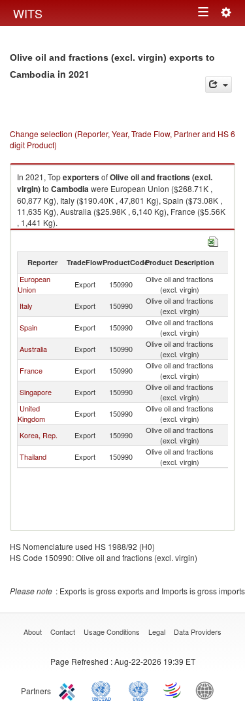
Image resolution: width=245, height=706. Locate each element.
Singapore (36, 392)
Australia (33, 349)
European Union (34, 284)
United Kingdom (31, 413)
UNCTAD (104, 690)
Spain (28, 327)
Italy (26, 305)
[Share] (218, 84)
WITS (27, 13)
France (31, 370)
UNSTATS (138, 690)
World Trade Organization (173, 690)
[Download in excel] (213, 240)
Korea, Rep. (38, 435)
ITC (69, 690)
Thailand (33, 456)
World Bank (208, 690)
